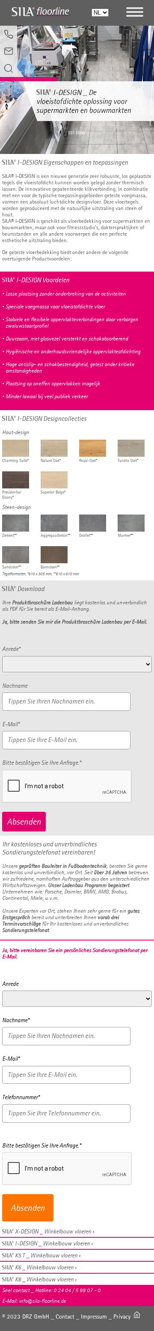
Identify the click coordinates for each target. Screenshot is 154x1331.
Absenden (24, 821)
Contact (65, 1316)
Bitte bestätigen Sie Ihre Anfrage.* (41, 762)
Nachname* (15, 1020)
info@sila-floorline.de (42, 1301)
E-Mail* (10, 724)
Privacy (121, 1316)
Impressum (94, 1316)
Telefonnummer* (20, 1097)
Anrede (10, 983)
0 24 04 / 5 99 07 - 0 (77, 1290)
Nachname (14, 685)
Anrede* (11, 648)
